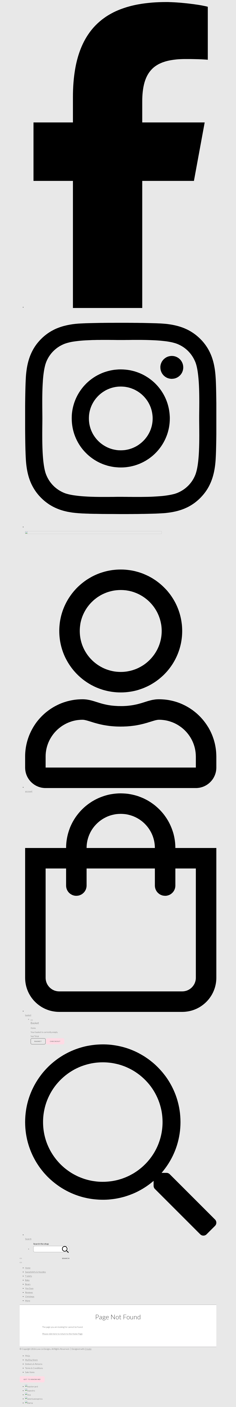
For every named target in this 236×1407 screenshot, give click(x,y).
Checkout (55, 1041)
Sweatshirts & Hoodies (35, 1272)
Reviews (29, 1292)
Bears (27, 1284)
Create (88, 1349)
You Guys (29, 1288)
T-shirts (28, 1276)
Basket (38, 1041)
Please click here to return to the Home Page (62, 1334)
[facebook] (120, 307)
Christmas (29, 1296)
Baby (27, 1280)
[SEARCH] (65, 1249)
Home (27, 1268)
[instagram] (120, 527)
